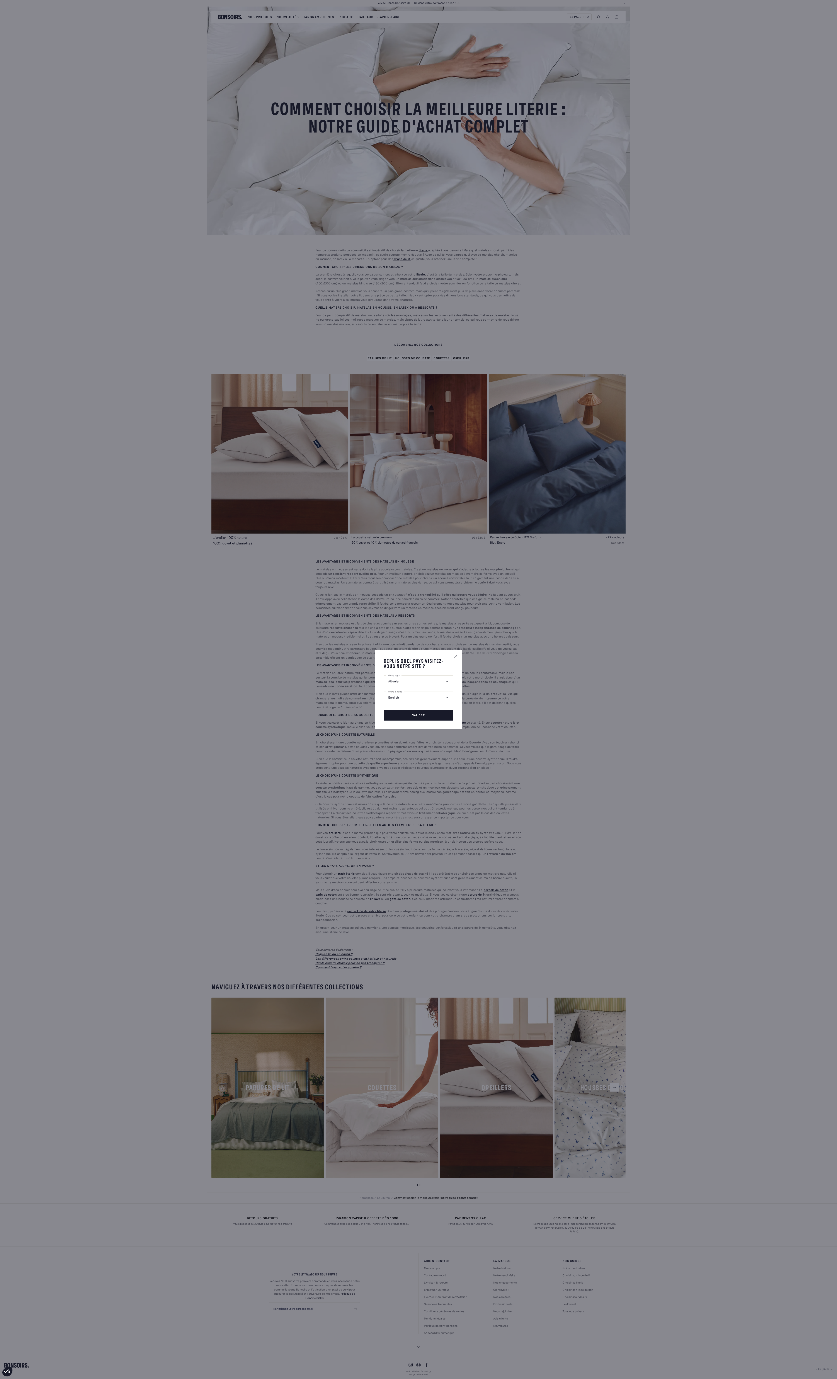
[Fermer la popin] (455, 656)
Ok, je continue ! (29, 1357)
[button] (7, 1371)
